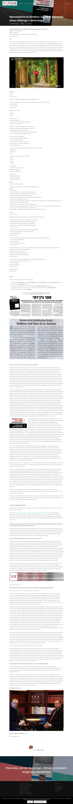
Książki (22, 23)
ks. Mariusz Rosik (14, 23)
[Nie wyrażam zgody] (71, 800)
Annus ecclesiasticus (30, 3)
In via (48, 3)
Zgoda (30, 801)
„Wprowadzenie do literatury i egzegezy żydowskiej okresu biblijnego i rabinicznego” (32, 512)
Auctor (52, 3)
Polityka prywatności (40, 801)
